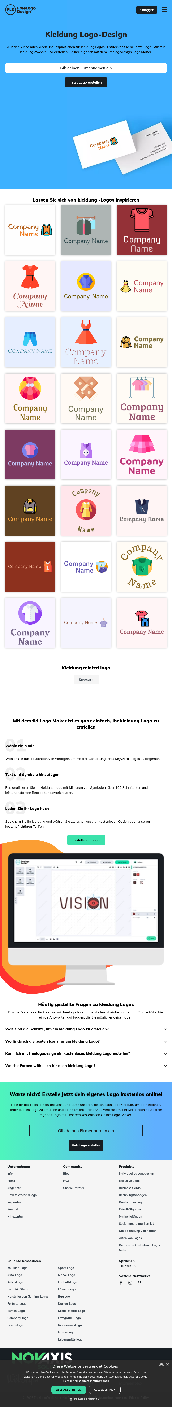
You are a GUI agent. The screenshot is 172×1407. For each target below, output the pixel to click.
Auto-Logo (14, 1275)
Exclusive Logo (129, 1181)
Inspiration (14, 1202)
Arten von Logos (130, 1238)
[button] (86, 1399)
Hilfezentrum (16, 1216)
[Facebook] (123, 1283)
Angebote (14, 1188)
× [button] (167, 1365)
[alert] (86, 1383)
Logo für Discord (18, 1289)
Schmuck (86, 679)
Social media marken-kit (136, 1224)
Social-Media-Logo (71, 1311)
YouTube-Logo (17, 1268)
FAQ (66, 1181)
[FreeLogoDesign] (37, 9)
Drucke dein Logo (131, 1202)
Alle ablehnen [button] (105, 1389)
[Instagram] (132, 1283)
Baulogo (64, 1296)
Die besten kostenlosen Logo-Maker (139, 1247)
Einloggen (146, 10)
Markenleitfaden (130, 1216)
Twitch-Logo (16, 1311)
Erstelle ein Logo (86, 840)
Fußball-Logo (67, 1282)
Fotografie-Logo (69, 1318)
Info (10, 1174)
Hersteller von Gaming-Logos (27, 1296)
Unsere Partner (73, 1188)
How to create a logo (22, 1195)
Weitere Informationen (94, 1381)
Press (11, 1181)
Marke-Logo (66, 1275)
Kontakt (12, 1209)
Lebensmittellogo (70, 1339)
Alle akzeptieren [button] (68, 1389)
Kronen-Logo (67, 1304)
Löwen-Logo (67, 1289)
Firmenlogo (15, 1325)
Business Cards (130, 1188)
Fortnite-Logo (16, 1304)
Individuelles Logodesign (136, 1174)
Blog (66, 1174)
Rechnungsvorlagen (133, 1195)
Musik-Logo (66, 1332)
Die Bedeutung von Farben (137, 1231)
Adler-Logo (15, 1282)
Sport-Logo (66, 1268)
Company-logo (17, 1318)
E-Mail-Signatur (130, 1209)
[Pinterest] (141, 1283)
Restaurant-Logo (70, 1325)
